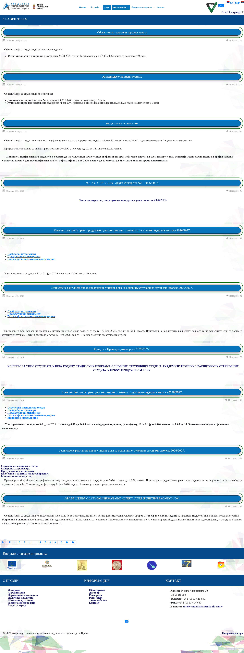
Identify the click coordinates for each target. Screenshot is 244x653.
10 (60, 542)
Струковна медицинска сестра (26, 407)
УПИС (107, 7)
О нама (83, 7)
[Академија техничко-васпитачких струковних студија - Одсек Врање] (15, 7)
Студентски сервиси (141, 7)
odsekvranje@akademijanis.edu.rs (203, 606)
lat (231, 2)
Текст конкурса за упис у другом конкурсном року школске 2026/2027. (123, 200)
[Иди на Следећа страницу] (67, 542)
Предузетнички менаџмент (23, 256)
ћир (238, 2)
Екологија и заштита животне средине (31, 258)
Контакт (161, 7)
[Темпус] (12, 565)
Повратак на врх (232, 633)
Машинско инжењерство (22, 417)
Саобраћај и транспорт (21, 253)
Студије (95, 7)
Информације (120, 7)
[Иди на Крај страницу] (73, 542)
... (35, 542)
